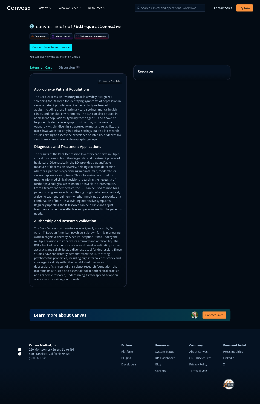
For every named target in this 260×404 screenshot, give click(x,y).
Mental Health (63, 36)
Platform (42, 8)
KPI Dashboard (165, 358)
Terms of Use (198, 371)
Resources (95, 8)
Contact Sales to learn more (51, 47)
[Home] (18, 8)
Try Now (244, 8)
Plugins (126, 358)
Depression (40, 36)
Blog (158, 364)
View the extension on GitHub (62, 56)
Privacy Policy (198, 364)
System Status (164, 352)
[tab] (41, 68)
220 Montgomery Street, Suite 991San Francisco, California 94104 (51, 352)
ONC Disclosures (200, 358)
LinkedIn (228, 358)
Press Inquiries (233, 352)
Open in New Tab (111, 80)
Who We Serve (68, 8)
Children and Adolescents (93, 36)
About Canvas (198, 352)
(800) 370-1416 (38, 358)
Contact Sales (223, 8)
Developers (129, 364)
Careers (160, 371)
